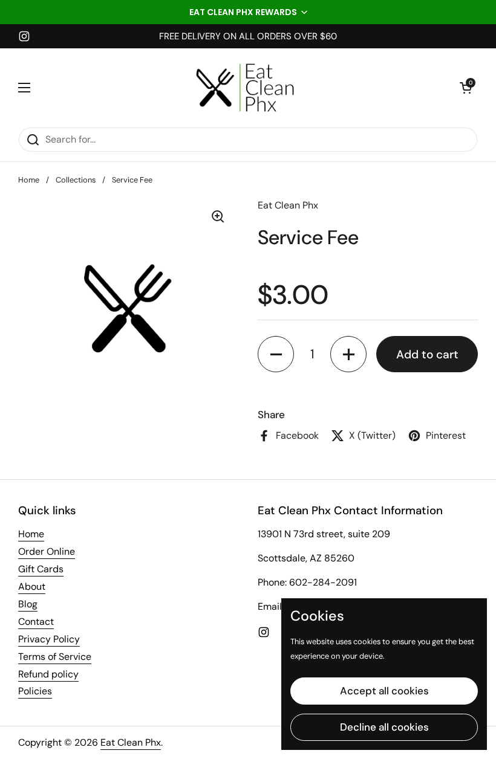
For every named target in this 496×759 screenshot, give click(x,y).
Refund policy (48, 674)
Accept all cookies (384, 690)
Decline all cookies (384, 727)
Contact (36, 621)
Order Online (46, 551)
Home (28, 180)
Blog (28, 604)
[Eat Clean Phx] (245, 87)
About (31, 586)
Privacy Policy (49, 639)
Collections (76, 180)
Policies (35, 691)
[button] (248, 12)
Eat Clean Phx (130, 742)
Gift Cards (41, 569)
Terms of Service (54, 656)
